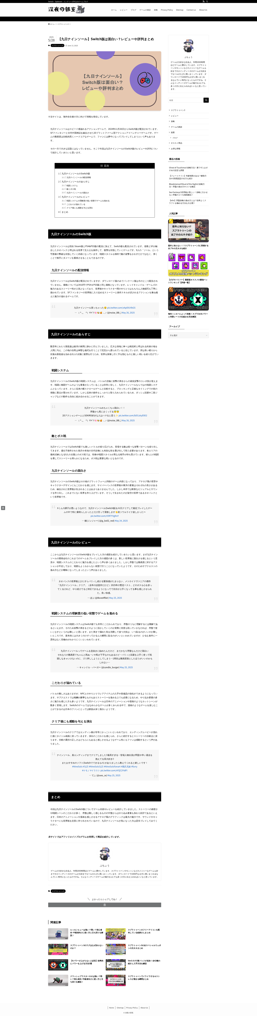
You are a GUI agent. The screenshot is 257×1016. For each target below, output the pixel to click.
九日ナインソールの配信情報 (79, 177)
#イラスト (95, 770)
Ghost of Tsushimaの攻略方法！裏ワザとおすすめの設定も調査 (188, 169)
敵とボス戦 (71, 188)
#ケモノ (86, 770)
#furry (134, 766)
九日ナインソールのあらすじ (76, 181)
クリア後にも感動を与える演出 (80, 207)
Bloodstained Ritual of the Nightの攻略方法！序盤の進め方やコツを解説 (187, 185)
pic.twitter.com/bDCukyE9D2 (133, 415)
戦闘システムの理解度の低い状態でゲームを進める (88, 200)
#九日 (85, 766)
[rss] (203, 1)
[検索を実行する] (206, 100)
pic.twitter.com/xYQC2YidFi (114, 770)
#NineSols (77, 766)
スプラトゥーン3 (57, 45)
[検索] (207, 1)
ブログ (175, 137)
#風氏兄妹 (126, 766)
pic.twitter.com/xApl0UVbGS (121, 307)
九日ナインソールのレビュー (76, 196)
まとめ (65, 211)
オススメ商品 (176, 143)
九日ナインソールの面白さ (78, 192)
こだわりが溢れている (76, 204)
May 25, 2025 (115, 597)
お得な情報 (175, 148)
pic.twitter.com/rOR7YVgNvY (105, 515)
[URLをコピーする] (104, 905)
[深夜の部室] (67, 9)
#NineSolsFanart (112, 766)
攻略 (173, 121)
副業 (173, 132)
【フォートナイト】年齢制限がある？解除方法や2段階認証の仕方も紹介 (188, 177)
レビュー (174, 115)
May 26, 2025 (128, 312)
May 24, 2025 (121, 520)
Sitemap (120, 1007)
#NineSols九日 (96, 766)
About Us (144, 1007)
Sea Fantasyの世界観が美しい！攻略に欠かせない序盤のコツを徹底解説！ (188, 193)
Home (111, 1007)
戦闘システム (72, 185)
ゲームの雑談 (176, 126)
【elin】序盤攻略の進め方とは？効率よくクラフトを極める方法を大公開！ (187, 201)
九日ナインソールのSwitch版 (76, 173)
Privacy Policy (132, 1007)
